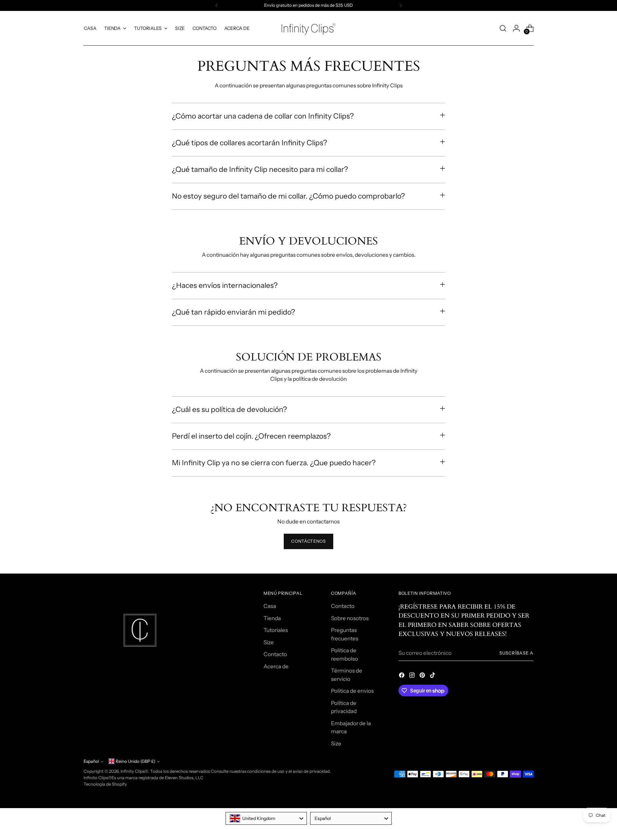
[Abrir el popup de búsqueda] (502, 28)
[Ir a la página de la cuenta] (516, 28)
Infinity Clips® (134, 771)
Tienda (272, 618)
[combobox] (266, 818)
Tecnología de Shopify (105, 784)
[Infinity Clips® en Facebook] (402, 676)
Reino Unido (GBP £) (135, 761)
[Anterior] (217, 5)
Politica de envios (352, 691)
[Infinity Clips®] (308, 28)
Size (269, 642)
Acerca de (276, 666)
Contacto (275, 654)
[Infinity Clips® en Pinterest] (423, 676)
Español (91, 761)
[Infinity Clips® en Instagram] (412, 676)
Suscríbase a (516, 652)
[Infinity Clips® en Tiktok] (433, 676)
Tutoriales (276, 630)
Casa (270, 606)
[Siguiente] (401, 5)
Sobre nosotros (350, 618)
